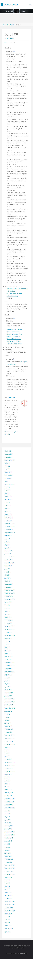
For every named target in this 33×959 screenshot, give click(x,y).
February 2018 (8, 517)
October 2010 (8, 768)
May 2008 (7, 850)
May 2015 (7, 611)
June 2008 (7, 847)
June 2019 (7, 490)
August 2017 (8, 536)
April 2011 (7, 756)
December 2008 (9, 832)
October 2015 (8, 596)
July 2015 (7, 605)
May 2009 (7, 817)
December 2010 (9, 762)
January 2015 (8, 623)
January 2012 (8, 732)
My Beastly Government (14, 293)
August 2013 (8, 675)
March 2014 (7, 653)
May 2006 (7, 922)
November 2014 (9, 629)
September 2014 (9, 635)
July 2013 (7, 678)
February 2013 (8, 693)
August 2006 (8, 913)
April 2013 (7, 687)
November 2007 (9, 868)
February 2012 (8, 729)
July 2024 (7, 466)
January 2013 (8, 696)
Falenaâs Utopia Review (14, 329)
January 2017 (8, 554)
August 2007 (8, 877)
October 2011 (8, 741)
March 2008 (7, 856)
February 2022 (8, 475)
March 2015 (7, 617)
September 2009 (9, 808)
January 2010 (8, 796)
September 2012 (9, 708)
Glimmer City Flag (12, 296)
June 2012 (7, 717)
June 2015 (7, 608)
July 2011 (7, 750)
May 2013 (7, 684)
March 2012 (7, 726)
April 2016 (7, 578)
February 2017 (8, 551)
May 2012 (7, 720)
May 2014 (7, 647)
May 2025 (7, 463)
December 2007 (9, 865)
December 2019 (9, 484)
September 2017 (9, 533)
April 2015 (7, 614)
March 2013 (7, 690)
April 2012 (7, 723)
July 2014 (7, 641)
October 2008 (8, 838)
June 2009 (7, 814)
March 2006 (7, 925)
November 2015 (9, 593)
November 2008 (9, 835)
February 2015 (8, 620)
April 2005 (7, 932)
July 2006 (7, 916)
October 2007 (8, 871)
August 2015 (8, 602)
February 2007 (8, 895)
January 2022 (8, 478)
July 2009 (7, 811)
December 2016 (9, 557)
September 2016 (9, 563)
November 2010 (9, 765)
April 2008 (7, 853)
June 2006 (7, 919)
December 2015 (9, 590)
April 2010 (7, 786)
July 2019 (7, 487)
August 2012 (8, 711)
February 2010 (8, 793)
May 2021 (7, 481)
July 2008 (7, 844)
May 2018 (7, 508)
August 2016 (8, 566)
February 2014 (8, 657)
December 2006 (9, 901)
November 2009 (9, 802)
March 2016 (7, 581)
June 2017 (7, 542)
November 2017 (9, 526)
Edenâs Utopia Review (14, 339)
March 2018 (7, 514)
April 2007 (7, 889)
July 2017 (7, 539)
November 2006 (9, 904)
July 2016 (7, 569)
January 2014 (8, 660)
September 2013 (9, 672)
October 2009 (8, 805)
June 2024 (7, 469)
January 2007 (8, 898)
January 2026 (8, 457)
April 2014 (7, 650)
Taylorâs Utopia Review (14, 344)
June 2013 (7, 681)
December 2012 (9, 699)
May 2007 (7, 886)
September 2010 (9, 771)
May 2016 (7, 575)
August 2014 (8, 638)
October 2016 (8, 560)
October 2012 (8, 705)
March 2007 (7, 892)
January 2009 (8, 829)
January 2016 (8, 587)
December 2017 (9, 523)
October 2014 (8, 632)
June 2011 (7, 753)
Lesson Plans (10, 24)
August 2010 (8, 774)
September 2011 (9, 744)
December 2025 (9, 460)
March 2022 (7, 472)
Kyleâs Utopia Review (13, 341)
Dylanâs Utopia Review (14, 336)
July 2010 (7, 777)
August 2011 (8, 747)
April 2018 (7, 511)
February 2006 (8, 929)
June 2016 (7, 572)
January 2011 (8, 759)
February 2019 (8, 499)
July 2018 (7, 502)
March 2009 (7, 823)
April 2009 (7, 820)
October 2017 (8, 529)
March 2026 (7, 451)
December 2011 (9, 735)
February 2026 (8, 454)
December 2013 (9, 663)
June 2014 (7, 644)
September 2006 (9, 910)
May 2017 (7, 545)
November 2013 (9, 666)
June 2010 (7, 780)
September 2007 (9, 874)
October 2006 (8, 907)
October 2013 (8, 669)
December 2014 (9, 626)
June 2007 (7, 883)
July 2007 (7, 880)
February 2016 (8, 584)
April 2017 (7, 548)
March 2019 (7, 496)
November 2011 (9, 738)
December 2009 (9, 799)
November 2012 (9, 702)
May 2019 (7, 493)
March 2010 (7, 789)
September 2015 (9, 599)
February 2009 (8, 826)
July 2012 (7, 714)
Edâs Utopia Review (13, 332)
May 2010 (7, 783)
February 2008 (8, 859)
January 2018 (8, 520)
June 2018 (7, 505)
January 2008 (8, 862)
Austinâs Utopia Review (14, 334)
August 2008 (8, 841)
